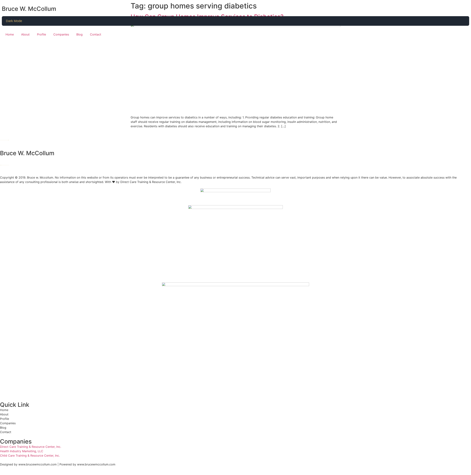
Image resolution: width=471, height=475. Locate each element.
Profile (41, 34)
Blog (79, 34)
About (25, 34)
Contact (95, 34)
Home (10, 34)
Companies (61, 34)
